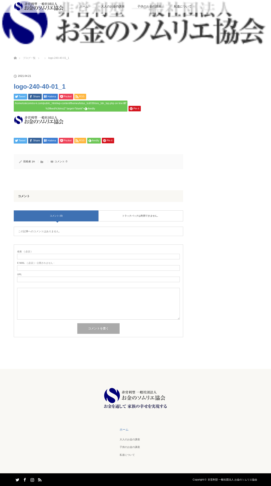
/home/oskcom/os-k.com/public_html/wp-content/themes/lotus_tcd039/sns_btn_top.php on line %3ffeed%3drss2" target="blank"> (70, 106)
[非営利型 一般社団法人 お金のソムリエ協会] (135, 408)
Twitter (17, 479)
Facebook (24, 479)
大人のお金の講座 (113, 6)
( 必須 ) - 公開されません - (35, 263)
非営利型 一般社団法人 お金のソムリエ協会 (232, 479)
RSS (39, 479)
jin (33, 161)
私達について (183, 6)
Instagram (32, 479)
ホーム (83, 6)
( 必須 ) (24, 251)
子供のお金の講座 (149, 6)
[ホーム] (15, 53)
